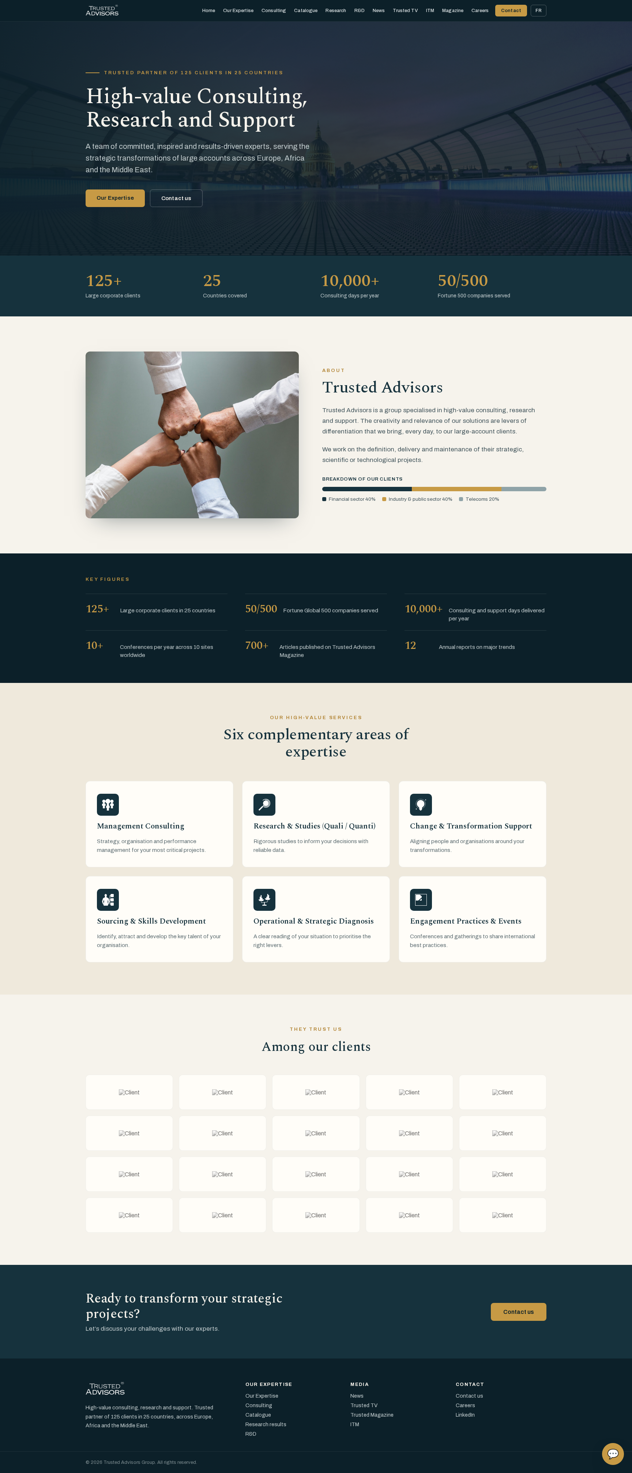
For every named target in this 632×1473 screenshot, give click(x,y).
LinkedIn (465, 1415)
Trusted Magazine (372, 1415)
